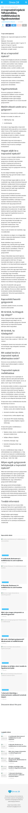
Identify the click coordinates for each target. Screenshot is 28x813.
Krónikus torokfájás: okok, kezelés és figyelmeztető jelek (13, 667)
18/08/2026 (4, 616)
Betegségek (5, 555)
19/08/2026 (4, 589)
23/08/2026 (4, 562)
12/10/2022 (20, 21)
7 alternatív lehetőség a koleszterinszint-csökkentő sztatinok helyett (13, 695)
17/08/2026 (4, 670)
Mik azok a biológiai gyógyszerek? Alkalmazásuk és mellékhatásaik (12, 640)
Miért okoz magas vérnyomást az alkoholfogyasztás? (12, 613)
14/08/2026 (4, 699)
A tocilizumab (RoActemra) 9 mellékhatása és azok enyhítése (12, 559)
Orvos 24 (14, 2)
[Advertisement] (14, 30)
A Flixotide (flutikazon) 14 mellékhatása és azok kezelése (11, 586)
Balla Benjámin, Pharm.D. (8, 21)
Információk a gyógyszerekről (11, 7)
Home (2, 7)
